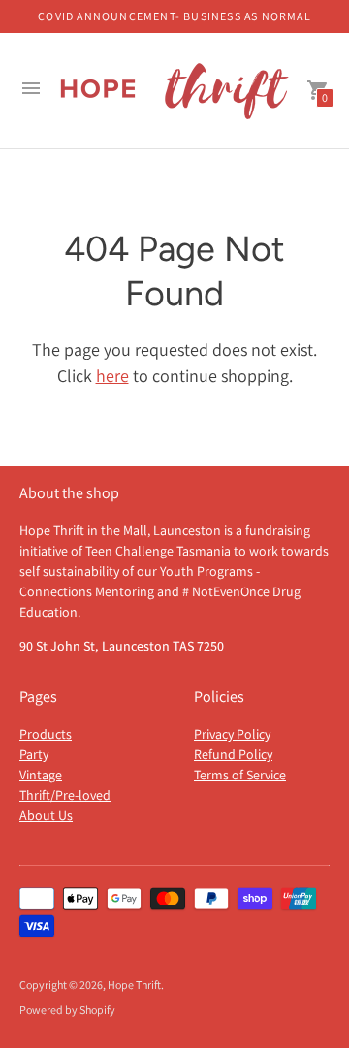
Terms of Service (240, 774)
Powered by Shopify (67, 1009)
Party (33, 754)
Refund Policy (233, 754)
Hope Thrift (134, 984)
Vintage (40, 774)
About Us (46, 815)
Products (45, 734)
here (112, 376)
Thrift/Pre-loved (65, 795)
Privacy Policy (232, 734)
